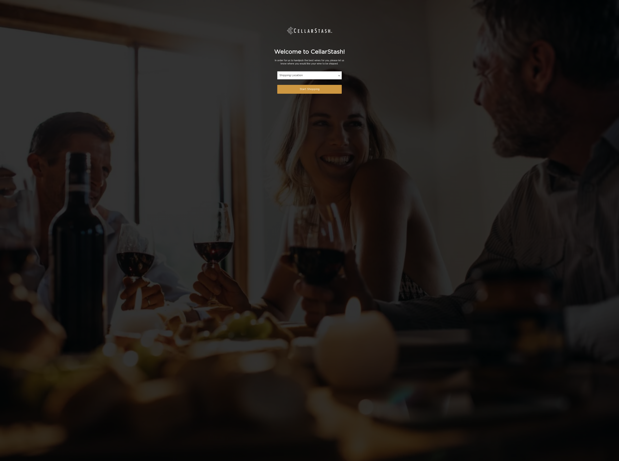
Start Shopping (309, 89)
